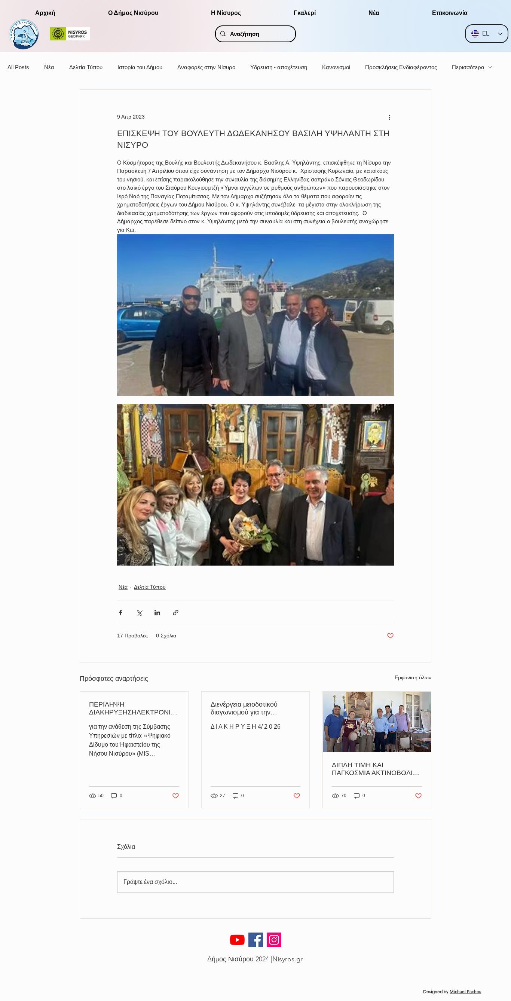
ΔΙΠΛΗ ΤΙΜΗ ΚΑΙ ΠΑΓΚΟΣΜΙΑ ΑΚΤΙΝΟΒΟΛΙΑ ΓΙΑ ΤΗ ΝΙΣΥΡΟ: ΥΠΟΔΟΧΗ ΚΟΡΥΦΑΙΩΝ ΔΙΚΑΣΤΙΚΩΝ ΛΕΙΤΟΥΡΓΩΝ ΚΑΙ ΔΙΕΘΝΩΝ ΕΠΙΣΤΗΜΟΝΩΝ (375, 769)
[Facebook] (255, 940)
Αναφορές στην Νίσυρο (206, 67)
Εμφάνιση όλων (413, 677)
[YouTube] (237, 940)
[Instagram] (274, 940)
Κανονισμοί (336, 67)
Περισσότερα (468, 67)
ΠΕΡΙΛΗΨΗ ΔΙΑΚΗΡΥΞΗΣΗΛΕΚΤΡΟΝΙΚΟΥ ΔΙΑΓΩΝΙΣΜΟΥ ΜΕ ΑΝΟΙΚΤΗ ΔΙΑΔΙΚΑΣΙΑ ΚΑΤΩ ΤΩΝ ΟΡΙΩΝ (132, 708)
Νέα (49, 67)
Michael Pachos (465, 991)
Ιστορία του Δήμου (139, 67)
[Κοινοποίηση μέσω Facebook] (120, 612)
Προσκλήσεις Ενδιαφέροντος (401, 67)
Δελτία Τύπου (85, 67)
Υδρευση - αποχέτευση (278, 67)
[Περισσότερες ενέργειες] (389, 116)
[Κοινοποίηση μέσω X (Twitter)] (139, 612)
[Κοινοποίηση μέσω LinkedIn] (157, 612)
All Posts (18, 67)
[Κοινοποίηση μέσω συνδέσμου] (175, 612)
